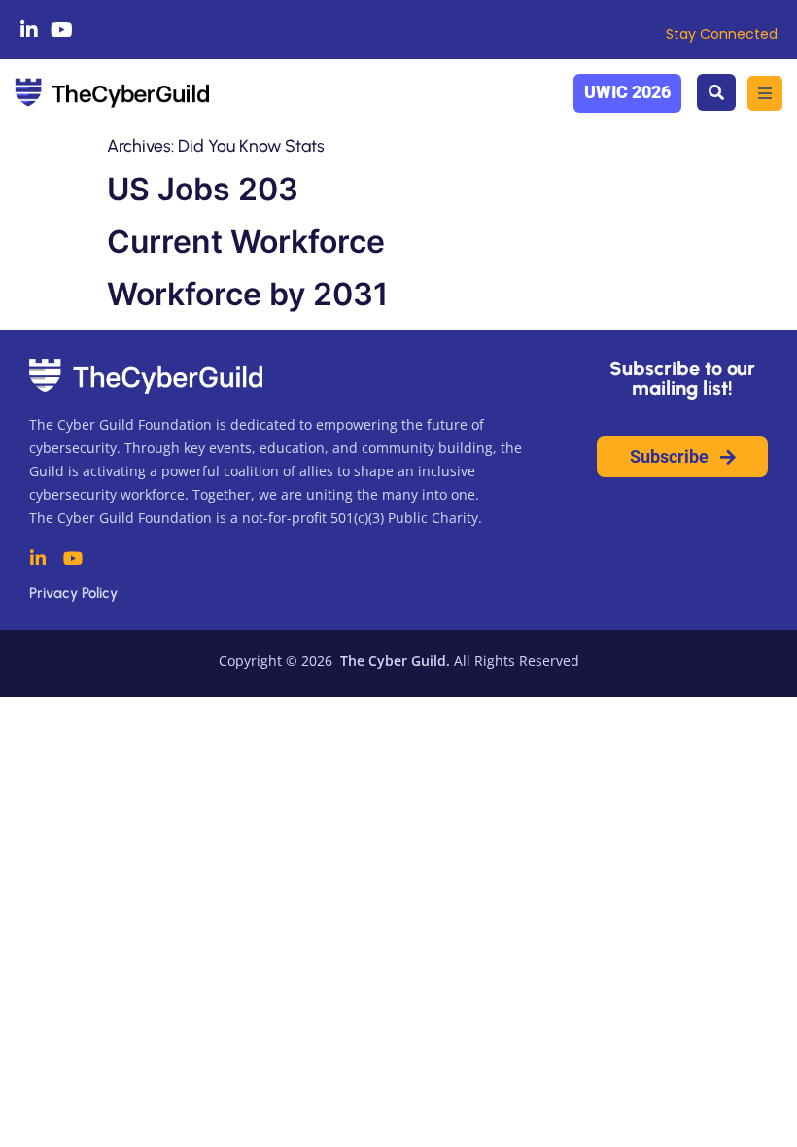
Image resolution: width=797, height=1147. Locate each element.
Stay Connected (722, 34)
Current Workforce (246, 242)
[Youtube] (62, 30)
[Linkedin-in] (29, 30)
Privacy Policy (73, 593)
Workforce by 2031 (247, 294)
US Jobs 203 (202, 189)
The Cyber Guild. (393, 660)
